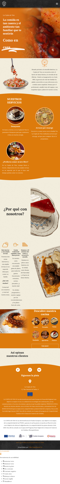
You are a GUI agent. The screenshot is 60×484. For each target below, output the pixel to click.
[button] (0, 453)
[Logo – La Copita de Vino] (4, 2)
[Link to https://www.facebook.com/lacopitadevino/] (18, 370)
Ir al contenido (4, 451)
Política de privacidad (28, 442)
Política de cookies (39, 442)
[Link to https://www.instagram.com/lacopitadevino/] (30, 370)
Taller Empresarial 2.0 (35, 447)
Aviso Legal (19, 442)
